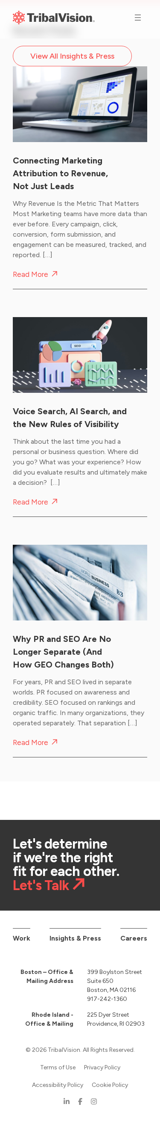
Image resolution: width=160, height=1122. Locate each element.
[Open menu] (137, 17)
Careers (133, 938)
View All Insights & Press (72, 56)
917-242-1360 (107, 999)
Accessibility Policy (57, 1085)
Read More (30, 274)
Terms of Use (58, 1067)
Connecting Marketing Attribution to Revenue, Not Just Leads (60, 173)
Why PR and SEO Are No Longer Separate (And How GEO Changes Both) (63, 652)
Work (21, 938)
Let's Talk (41, 885)
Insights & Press (75, 938)
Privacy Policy (102, 1067)
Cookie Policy (110, 1085)
